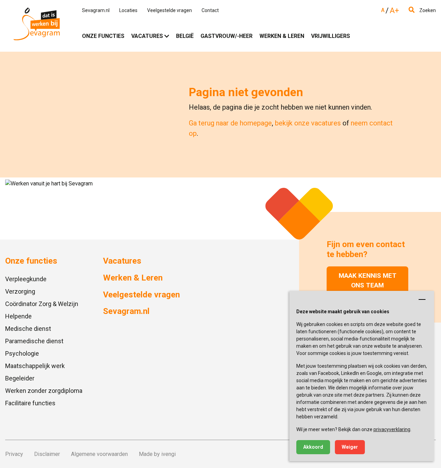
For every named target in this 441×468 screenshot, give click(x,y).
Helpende (18, 316)
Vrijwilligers (330, 36)
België (185, 36)
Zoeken (427, 10)
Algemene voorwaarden (99, 454)
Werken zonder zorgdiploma (43, 390)
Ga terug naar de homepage (230, 123)
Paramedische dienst (34, 341)
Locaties (128, 10)
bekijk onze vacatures (308, 123)
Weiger (350, 447)
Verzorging (20, 291)
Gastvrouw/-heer (227, 36)
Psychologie (22, 353)
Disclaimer (47, 454)
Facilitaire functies (30, 403)
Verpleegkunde (26, 279)
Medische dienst (28, 328)
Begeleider (19, 378)
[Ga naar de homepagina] (36, 26)
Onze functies (103, 36)
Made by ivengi (157, 454)
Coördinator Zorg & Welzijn (41, 303)
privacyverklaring (391, 429)
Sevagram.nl (96, 10)
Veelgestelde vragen (169, 10)
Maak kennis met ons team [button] (368, 280)
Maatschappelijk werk (35, 365)
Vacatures (147, 36)
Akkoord (313, 447)
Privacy (14, 454)
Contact (210, 10)
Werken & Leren (281, 36)
